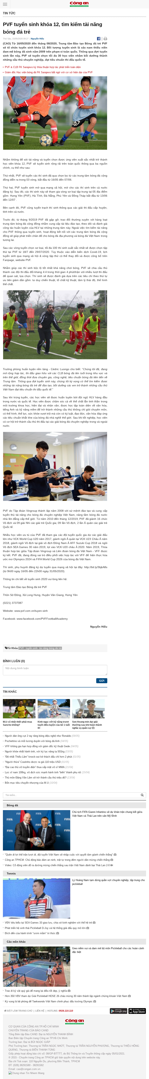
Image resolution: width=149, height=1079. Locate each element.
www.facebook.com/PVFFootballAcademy (42, 618)
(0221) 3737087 (13, 602)
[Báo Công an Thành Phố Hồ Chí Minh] (79, 4)
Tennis (11, 873)
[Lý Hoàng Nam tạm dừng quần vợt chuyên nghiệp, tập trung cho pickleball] (36, 898)
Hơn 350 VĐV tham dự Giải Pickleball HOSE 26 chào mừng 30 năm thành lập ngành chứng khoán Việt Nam (66, 996)
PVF (30, 163)
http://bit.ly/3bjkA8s (95, 567)
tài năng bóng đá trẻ (24, 385)
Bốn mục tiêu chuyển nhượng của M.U (27, 782)
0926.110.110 (66, 1010)
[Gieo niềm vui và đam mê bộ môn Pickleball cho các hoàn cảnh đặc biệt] (36, 966)
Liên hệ (39, 1010)
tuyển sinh (44, 163)
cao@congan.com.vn (28, 1069)
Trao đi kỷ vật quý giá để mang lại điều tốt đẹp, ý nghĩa (36, 990)
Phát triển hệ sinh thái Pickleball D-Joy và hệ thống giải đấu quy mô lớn (45, 928)
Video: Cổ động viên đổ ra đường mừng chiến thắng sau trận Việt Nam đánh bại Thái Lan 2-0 (57, 865)
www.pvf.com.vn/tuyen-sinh (31, 610)
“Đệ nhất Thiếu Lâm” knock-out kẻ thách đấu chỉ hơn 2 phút (38, 756)
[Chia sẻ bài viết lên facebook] (99, 39)
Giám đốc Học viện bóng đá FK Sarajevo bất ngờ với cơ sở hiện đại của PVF (49, 72)
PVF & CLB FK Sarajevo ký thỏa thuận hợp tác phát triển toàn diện (43, 67)
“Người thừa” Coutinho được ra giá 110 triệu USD (33, 761)
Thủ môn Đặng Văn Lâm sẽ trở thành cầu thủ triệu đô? (35, 777)
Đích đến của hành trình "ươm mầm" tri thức (30, 933)
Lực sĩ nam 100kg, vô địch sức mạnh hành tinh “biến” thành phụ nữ (43, 772)
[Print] (105, 39)
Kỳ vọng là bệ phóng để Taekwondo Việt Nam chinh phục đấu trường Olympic (49, 1001)
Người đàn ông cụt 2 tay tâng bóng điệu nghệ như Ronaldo (38, 735)
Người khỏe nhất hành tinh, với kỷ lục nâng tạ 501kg (34, 751)
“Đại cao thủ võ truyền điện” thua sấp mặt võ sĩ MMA (34, 767)
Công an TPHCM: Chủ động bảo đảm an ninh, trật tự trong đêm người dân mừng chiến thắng (57, 859)
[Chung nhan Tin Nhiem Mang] (26, 1072)
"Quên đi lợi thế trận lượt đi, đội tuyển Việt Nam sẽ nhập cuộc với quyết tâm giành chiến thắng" (59, 854)
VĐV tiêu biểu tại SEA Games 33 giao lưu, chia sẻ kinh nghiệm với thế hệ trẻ (49, 922)
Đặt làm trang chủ (19, 1010)
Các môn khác (16, 941)
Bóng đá (12, 805)
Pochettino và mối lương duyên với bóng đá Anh (32, 741)
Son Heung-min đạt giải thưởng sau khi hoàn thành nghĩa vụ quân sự (87, 724)
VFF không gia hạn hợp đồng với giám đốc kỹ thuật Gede (37, 746)
